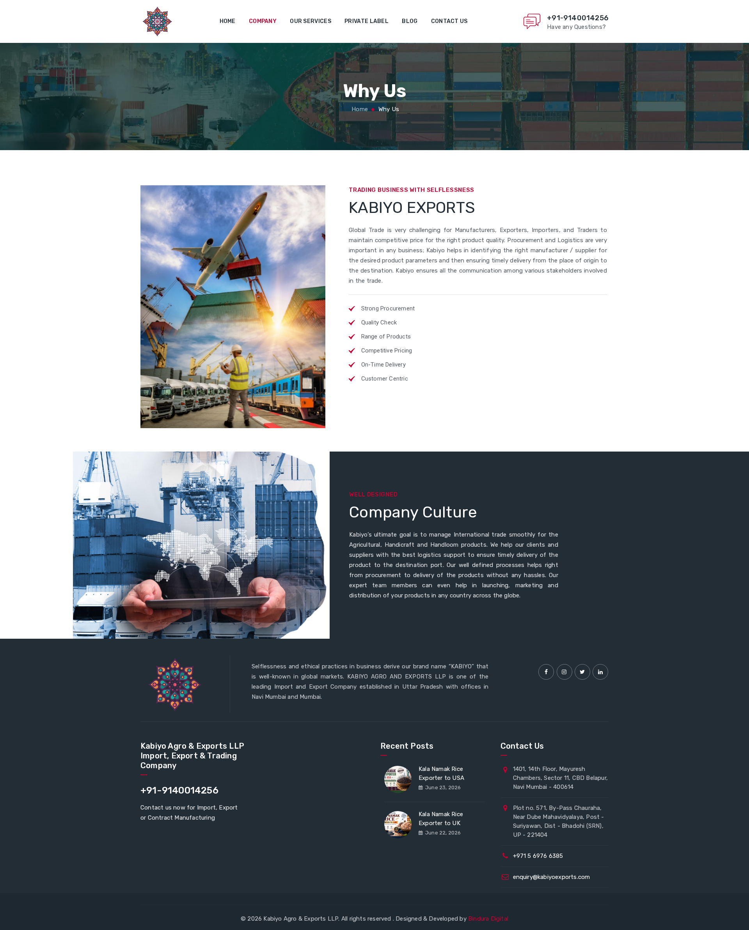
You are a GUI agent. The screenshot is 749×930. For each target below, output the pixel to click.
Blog (409, 21)
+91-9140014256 (578, 18)
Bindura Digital (488, 918)
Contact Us (449, 21)
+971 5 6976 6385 (538, 855)
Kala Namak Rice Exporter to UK (441, 819)
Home (228, 21)
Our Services (310, 21)
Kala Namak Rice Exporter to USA (441, 773)
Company (263, 21)
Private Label (366, 21)
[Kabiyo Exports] (156, 21)
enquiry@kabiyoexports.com (551, 876)
